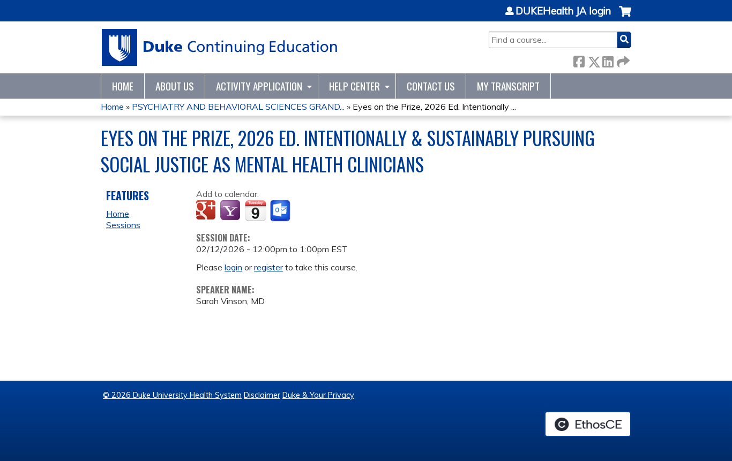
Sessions (123, 225)
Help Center (354, 86)
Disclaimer (262, 395)
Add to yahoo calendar (231, 211)
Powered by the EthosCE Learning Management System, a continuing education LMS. (587, 424)
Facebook (578, 60)
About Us (174, 86)
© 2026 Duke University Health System (172, 395)
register (268, 267)
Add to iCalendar (255, 210)
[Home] (220, 47)
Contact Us (431, 86)
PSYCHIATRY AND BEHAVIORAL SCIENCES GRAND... (238, 106)
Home (122, 86)
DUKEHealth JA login (563, 11)
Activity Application (259, 86)
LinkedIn (607, 60)
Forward (622, 60)
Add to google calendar (207, 211)
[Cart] (625, 16)
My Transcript (508, 86)
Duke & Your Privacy (318, 395)
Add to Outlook (281, 211)
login (233, 267)
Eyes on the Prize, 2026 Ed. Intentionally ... (434, 106)
